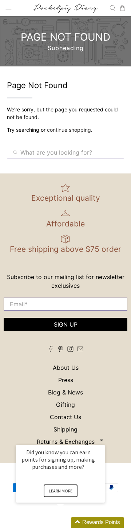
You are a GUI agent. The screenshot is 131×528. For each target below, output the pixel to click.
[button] (69, 522)
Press (65, 380)
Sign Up (66, 324)
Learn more (60, 491)
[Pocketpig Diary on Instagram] (70, 349)
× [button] (101, 440)
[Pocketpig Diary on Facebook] (51, 349)
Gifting (65, 404)
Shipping (65, 429)
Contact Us (65, 417)
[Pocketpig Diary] (65, 8)
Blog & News (65, 392)
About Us (66, 367)
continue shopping (69, 130)
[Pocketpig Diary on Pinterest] (60, 349)
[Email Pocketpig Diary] (80, 349)
